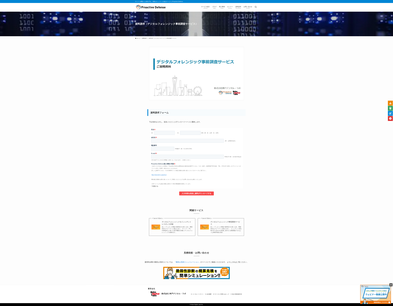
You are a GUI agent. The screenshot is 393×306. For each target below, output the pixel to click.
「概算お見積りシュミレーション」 (187, 262)
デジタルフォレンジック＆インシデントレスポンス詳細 (176, 223)
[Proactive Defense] (150, 7)
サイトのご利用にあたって (222, 294)
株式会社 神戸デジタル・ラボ (173, 294)
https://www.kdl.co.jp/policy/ (159, 175)
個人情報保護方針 (237, 294)
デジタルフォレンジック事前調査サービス (225, 223)
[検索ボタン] (255, 7)
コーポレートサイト (198, 294)
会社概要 (209, 294)
